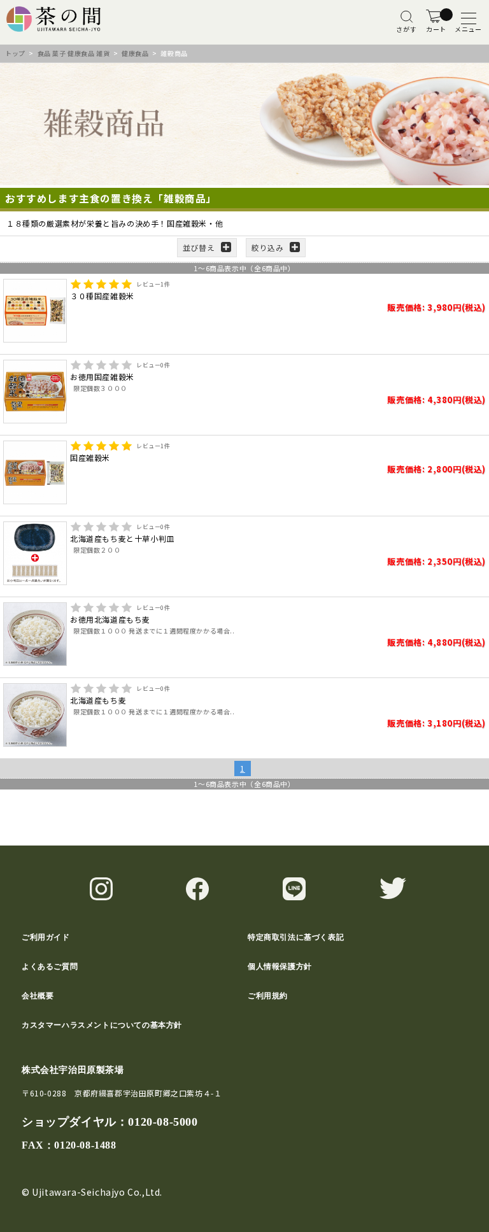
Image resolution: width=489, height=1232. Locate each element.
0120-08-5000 (162, 1121)
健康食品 (135, 53)
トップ (15, 53)
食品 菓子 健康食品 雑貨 (74, 53)
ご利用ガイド (46, 937)
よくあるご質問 (50, 966)
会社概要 (37, 995)
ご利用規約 (268, 995)
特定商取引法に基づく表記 (296, 937)
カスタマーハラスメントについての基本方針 (102, 1025)
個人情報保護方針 (280, 966)
